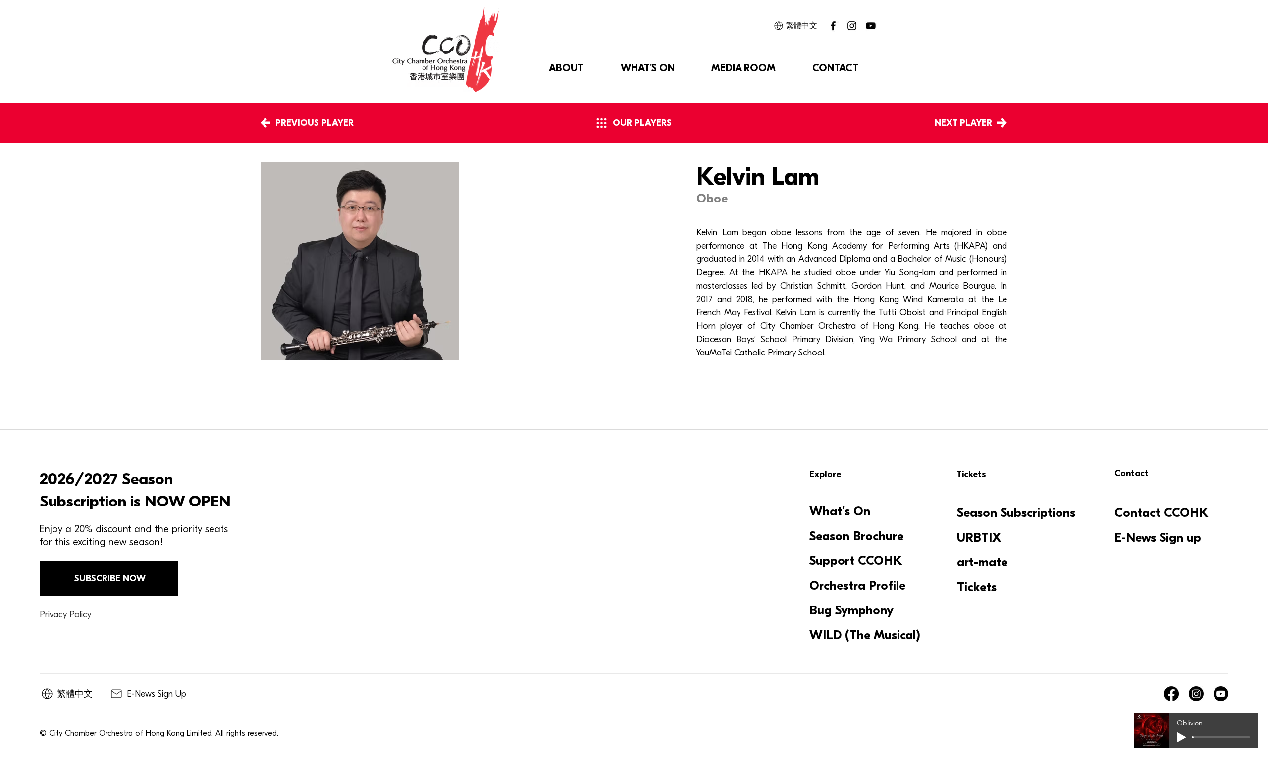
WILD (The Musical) (863, 635)
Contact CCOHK (1161, 512)
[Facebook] (1171, 693)
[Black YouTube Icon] (871, 26)
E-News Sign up (1157, 537)
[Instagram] (852, 26)
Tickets (977, 587)
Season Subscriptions (1016, 512)
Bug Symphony (851, 610)
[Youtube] (1221, 693)
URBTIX (979, 537)
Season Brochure (856, 536)
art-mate (982, 562)
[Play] (1181, 737)
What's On (839, 511)
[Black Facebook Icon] (833, 26)
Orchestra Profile (857, 585)
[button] (566, 68)
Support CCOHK (855, 561)
